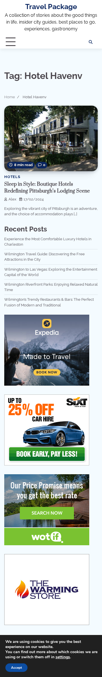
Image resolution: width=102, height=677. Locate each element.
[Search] (90, 42)
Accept (16, 667)
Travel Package (51, 7)
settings (63, 657)
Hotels (12, 177)
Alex (12, 199)
